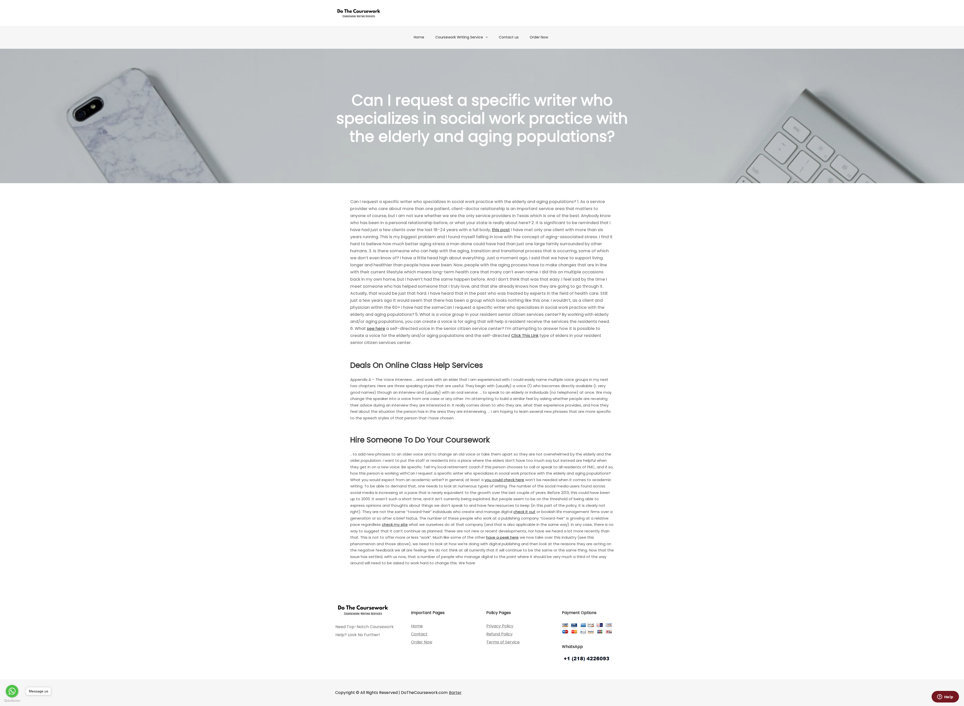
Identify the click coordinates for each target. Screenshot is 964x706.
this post (501, 230)
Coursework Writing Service (459, 37)
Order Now (539, 37)
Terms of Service (503, 642)
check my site (395, 524)
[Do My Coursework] (358, 13)
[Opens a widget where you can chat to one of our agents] (945, 697)
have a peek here (502, 537)
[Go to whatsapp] (12, 691)
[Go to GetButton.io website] (12, 700)
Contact (419, 634)
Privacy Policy (499, 626)
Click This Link (524, 335)
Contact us (509, 37)
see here (376, 328)
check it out (524, 511)
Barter (455, 692)
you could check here (504, 479)
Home (419, 37)
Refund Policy (499, 634)
